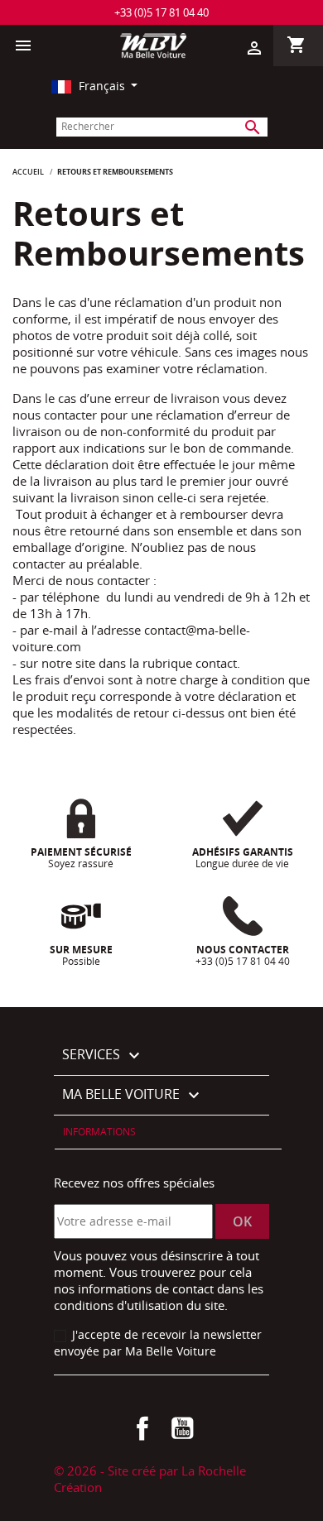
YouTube (182, 1428)
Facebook (142, 1428)
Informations (99, 1132)
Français (101, 86)
